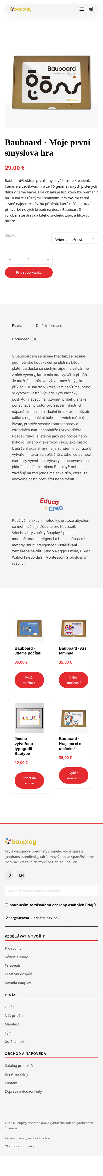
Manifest (12, 1024)
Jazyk (10, 235)
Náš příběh (14, 1015)
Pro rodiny (13, 948)
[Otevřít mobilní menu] (82, 9)
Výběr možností (29, 680)
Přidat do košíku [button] (29, 780)
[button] (92, 40)
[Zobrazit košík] (91, 9)
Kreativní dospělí (18, 974)
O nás (9, 1006)
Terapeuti (12, 965)
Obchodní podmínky (19, 1146)
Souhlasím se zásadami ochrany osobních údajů (53, 904)
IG (9, 875)
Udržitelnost (14, 1041)
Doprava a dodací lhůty (23, 1091)
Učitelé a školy (16, 957)
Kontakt (11, 1083)
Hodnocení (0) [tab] (24, 339)
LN (21, 875)
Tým (8, 1033)
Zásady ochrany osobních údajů (27, 1138)
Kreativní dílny (16, 1074)
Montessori (55, 557)
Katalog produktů (19, 1065)
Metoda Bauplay (18, 982)
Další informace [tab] (49, 325)
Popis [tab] (17, 325)
